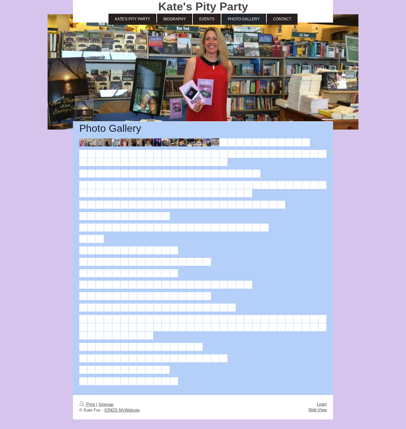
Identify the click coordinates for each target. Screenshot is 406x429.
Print (90, 404)
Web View (317, 409)
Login (322, 404)
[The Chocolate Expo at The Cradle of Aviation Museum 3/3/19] (83, 142)
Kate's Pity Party (203, 6)
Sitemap (106, 404)
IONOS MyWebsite (122, 410)
